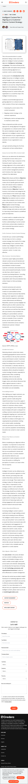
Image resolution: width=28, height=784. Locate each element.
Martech (6, 602)
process (7, 65)
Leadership (3, 749)
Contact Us (3, 756)
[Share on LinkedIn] (14, 11)
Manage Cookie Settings (9, 777)
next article (8, 555)
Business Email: (5, 647)
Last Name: (4, 640)
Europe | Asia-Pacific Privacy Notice (8, 766)
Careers (2, 752)
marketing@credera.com (11, 592)
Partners (3, 738)
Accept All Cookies (13, 781)
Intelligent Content (9, 607)
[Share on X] (17, 11)
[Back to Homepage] (14, 2)
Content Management (9, 598)
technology (19, 63)
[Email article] (24, 11)
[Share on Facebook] (21, 11)
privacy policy (8, 701)
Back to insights (8, 11)
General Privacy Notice (6, 763)
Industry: (3, 668)
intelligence (11, 63)
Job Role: (3, 661)
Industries (3, 735)
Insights (2, 742)
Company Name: (5, 654)
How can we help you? (6, 683)
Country (3, 676)
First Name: (4, 633)
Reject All (20, 777)
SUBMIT (14, 708)
